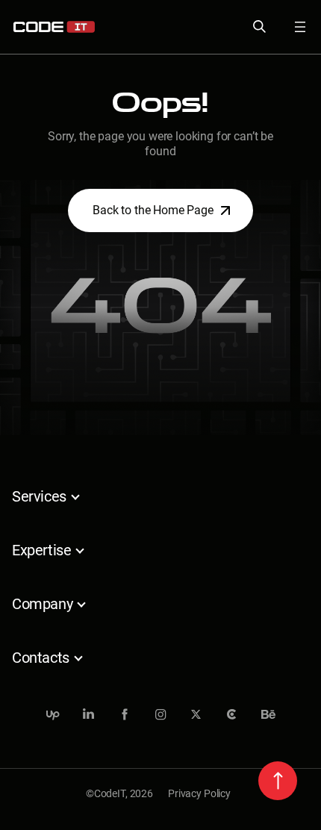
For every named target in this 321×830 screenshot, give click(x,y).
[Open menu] (291, 27)
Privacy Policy (199, 793)
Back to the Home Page (153, 210)
